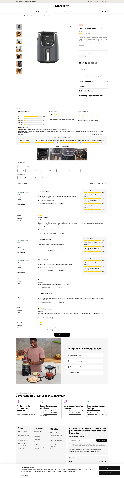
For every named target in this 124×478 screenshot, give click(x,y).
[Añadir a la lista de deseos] (107, 34)
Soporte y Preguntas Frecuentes (22, 432)
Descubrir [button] (65, 11)
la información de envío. (75, 414)
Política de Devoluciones (23, 435)
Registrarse (102, 440)
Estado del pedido (104, 1)
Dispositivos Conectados (56, 435)
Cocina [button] (47, 11)
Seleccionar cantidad (85, 53)
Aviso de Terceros (54, 438)
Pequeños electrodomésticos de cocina (33, 15)
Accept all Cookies (109, 468)
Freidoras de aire (48, 15)
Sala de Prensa (37, 441)
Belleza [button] (31, 11)
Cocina (21, 15)
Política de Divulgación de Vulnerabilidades (56, 441)
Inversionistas (37, 439)
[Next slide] (56, 43)
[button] (100, 11)
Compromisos (37, 436)
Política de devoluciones (50, 414)
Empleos (36, 444)
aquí (98, 451)
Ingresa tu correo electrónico (77, 436)
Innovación (36, 434)
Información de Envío (23, 440)
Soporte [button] (73, 11)
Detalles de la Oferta (23, 446)
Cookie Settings (109, 472)
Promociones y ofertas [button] (21, 11)
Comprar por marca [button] (56, 11)
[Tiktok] (105, 461)
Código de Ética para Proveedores (55, 445)
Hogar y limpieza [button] (39, 11)
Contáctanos (21, 448)
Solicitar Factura (21, 443)
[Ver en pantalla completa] (71, 26)
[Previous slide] (31, 43)
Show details (24, 475)
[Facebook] (99, 461)
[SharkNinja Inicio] (62, 5)
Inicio (17, 15)
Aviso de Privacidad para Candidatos (40, 447)
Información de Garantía (23, 438)
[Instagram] (102, 461)
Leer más (81, 45)
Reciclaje (52, 448)
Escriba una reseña (95, 33)
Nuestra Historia (38, 431)
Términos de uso (87, 445)
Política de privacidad (55, 432)
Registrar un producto (93, 1)
